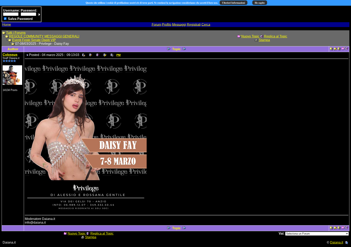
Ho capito (260, 2)
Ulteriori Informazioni (233, 2)
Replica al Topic (275, 36)
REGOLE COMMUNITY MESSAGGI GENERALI (44, 36)
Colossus (10, 54)
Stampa (264, 40)
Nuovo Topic (250, 36)
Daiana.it (336, 242)
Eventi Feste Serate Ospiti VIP (34, 40)
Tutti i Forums (16, 32)
